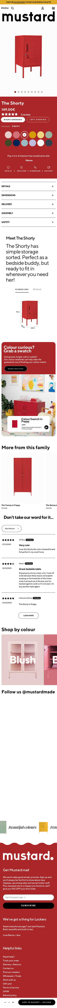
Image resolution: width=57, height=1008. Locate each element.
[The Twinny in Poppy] (22, 478)
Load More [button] (28, 615)
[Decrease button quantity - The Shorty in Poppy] (4, 1002)
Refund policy (10, 995)
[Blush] (23, 659)
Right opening (13, 120)
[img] (8, 540)
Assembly (7, 213)
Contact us (8, 968)
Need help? (9, 956)
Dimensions (8, 195)
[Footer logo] (28, 856)
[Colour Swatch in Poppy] (14, 423)
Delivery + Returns (12, 964)
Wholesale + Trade (12, 976)
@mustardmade (38, 691)
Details (6, 186)
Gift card (7, 983)
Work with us (9, 980)
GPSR (6, 991)
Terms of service (11, 987)
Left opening (38, 120)
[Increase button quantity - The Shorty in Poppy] (14, 1002)
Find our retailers (11, 972)
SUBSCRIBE (28, 905)
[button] (10, 114)
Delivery (7, 204)
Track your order (11, 960)
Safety (6, 222)
